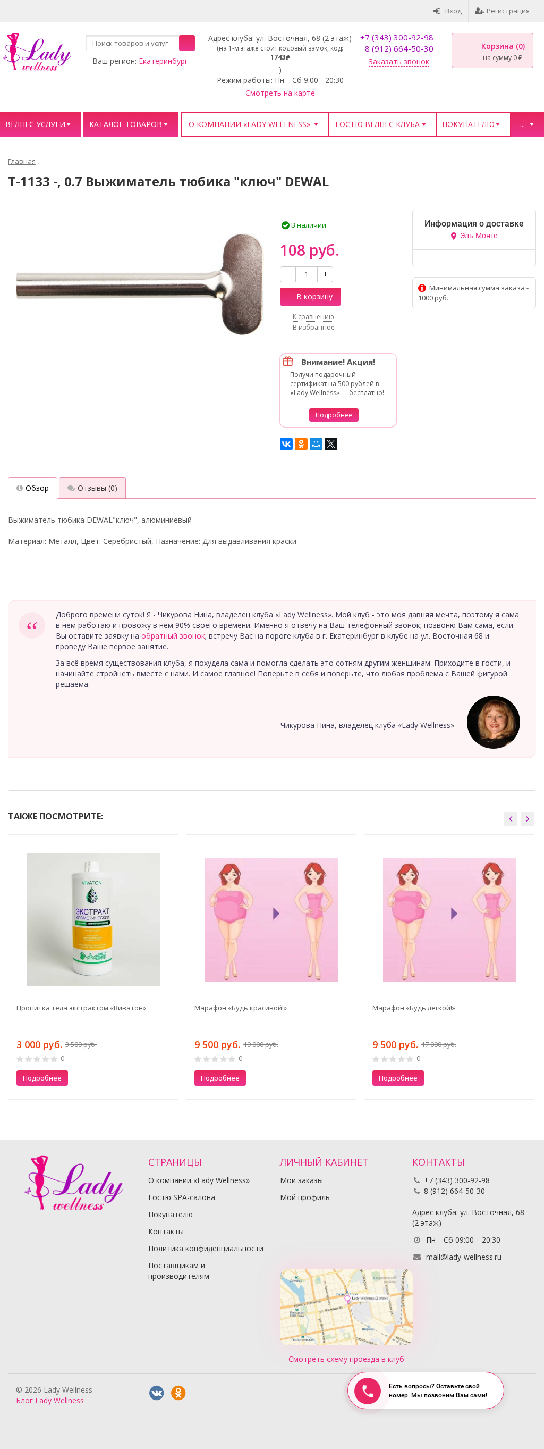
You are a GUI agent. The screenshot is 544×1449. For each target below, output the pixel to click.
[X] (331, 444)
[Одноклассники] (301, 444)
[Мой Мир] (316, 444)
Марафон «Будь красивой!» (240, 1007)
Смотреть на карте (280, 93)
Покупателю (468, 124)
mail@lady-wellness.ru (464, 1257)
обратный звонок (173, 636)
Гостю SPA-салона (181, 1197)
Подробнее (334, 415)
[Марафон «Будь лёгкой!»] (449, 919)
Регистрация (508, 10)
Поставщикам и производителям (178, 1270)
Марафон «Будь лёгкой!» (413, 1007)
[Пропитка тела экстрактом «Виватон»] (93, 919)
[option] (93, 967)
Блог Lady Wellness (50, 1400)
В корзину (314, 296)
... (522, 124)
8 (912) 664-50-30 (399, 48)
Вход (453, 10)
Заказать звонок (399, 61)
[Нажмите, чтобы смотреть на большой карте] (346, 1306)
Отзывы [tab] (97, 488)
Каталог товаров (125, 124)
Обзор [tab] (37, 488)
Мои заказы (301, 1180)
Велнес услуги (35, 124)
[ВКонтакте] (286, 444)
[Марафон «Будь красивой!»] (271, 919)
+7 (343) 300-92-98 (397, 37)
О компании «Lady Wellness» (249, 124)
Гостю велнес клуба (377, 124)
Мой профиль (305, 1197)
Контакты (166, 1231)
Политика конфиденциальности (206, 1248)
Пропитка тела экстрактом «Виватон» (81, 1007)
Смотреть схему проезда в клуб (346, 1359)
